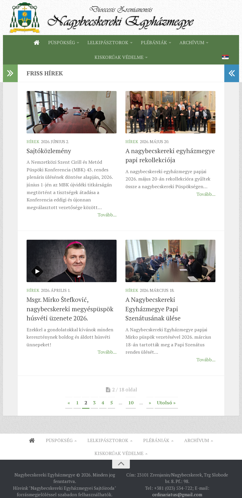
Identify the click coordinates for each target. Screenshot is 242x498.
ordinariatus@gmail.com (177, 494)
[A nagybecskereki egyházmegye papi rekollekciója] (170, 112)
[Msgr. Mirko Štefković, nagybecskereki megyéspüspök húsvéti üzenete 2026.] (72, 261)
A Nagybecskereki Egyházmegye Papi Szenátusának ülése (153, 308)
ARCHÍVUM (191, 42)
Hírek (33, 141)
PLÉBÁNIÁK (154, 42)
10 (130, 402)
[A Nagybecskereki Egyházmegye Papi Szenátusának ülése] (170, 261)
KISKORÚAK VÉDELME (118, 57)
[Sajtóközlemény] (72, 112)
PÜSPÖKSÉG (61, 42)
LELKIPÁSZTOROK (107, 42)
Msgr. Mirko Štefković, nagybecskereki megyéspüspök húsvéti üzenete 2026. (70, 308)
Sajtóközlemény (49, 151)
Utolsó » (166, 402)
